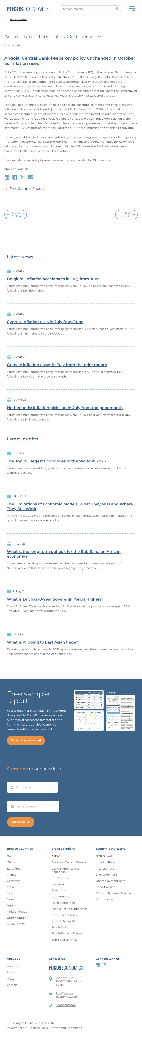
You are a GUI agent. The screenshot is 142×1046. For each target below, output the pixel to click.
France (11, 874)
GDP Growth (104, 856)
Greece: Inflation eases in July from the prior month (57, 365)
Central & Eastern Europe (68, 862)
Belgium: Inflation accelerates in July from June (53, 279)
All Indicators (105, 899)
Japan (11, 899)
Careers (12, 985)
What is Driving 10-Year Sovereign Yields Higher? (54, 599)
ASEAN (56, 856)
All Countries (16, 924)
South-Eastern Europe (67, 933)
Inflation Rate (105, 862)
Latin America (60, 896)
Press (10, 978)
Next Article (125, 215)
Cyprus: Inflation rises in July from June (45, 322)
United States (16, 917)
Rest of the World (63, 921)
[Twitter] (105, 965)
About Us (13, 966)
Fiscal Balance (105, 887)
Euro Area (13, 868)
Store (10, 972)
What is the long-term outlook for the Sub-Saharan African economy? (64, 554)
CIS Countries (60, 878)
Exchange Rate (106, 874)
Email (11, 798)
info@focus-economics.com (67, 995)
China (11, 862)
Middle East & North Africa (69, 908)
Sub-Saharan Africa (64, 939)
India (10, 887)
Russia (11, 905)
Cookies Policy (38, 1028)
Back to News (18, 19)
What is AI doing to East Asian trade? (42, 642)
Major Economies (63, 902)
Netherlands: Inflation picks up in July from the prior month (65, 408)
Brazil (10, 856)
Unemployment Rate (111, 881)
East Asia (57, 884)
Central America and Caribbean (65, 870)
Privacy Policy (16, 1028)
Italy (10, 893)
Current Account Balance (113, 893)
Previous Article (18, 215)
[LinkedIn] (98, 965)
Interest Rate (105, 868)
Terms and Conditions (66, 1028)
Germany (13, 881)
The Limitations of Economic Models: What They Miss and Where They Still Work (70, 506)
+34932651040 (66, 1005)
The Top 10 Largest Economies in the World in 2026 (56, 461)
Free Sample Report (27, 188)
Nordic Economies (64, 915)
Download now (23, 740)
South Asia (58, 927)
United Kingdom (18, 911)
